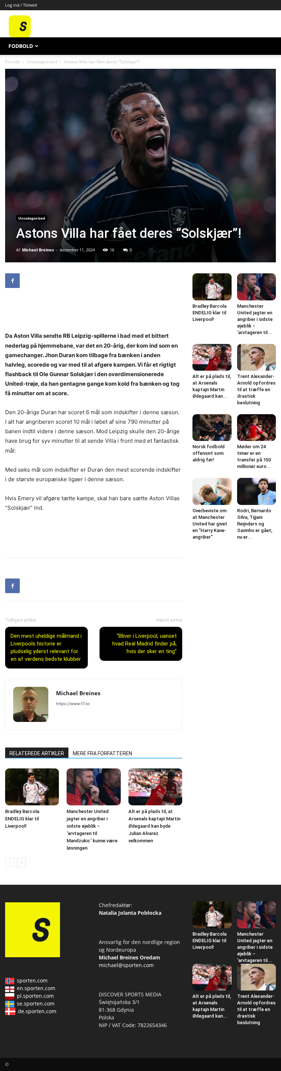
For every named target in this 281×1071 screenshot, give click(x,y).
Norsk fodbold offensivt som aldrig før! (208, 453)
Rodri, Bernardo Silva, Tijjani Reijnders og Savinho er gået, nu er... (254, 524)
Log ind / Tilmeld (21, 5)
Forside (12, 62)
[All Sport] (20, 35)
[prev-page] (9, 862)
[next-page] (21, 862)
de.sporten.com (37, 1011)
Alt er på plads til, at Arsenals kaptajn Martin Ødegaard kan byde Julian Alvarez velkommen (154, 826)
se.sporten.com (36, 1003)
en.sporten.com (36, 988)
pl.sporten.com (35, 995)
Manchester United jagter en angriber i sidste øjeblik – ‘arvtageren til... (255, 319)
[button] (267, 46)
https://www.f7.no (73, 703)
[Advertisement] (183, 26)
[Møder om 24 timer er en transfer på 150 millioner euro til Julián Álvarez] (256, 427)
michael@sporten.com (126, 965)
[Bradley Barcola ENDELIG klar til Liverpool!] (32, 786)
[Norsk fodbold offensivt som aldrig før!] (212, 427)
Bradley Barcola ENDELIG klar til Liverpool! (22, 819)
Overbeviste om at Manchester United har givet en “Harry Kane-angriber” (209, 524)
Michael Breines (38, 249)
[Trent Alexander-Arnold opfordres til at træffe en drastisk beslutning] (256, 357)
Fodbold (20, 45)
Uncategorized (42, 62)
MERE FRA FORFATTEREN (102, 753)
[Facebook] (12, 280)
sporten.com (32, 980)
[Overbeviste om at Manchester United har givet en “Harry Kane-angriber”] (212, 491)
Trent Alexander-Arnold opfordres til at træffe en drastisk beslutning (256, 389)
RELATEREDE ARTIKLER (37, 753)
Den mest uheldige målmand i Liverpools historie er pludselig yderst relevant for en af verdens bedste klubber (46, 647)
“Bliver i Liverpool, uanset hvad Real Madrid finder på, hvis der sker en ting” (144, 644)
